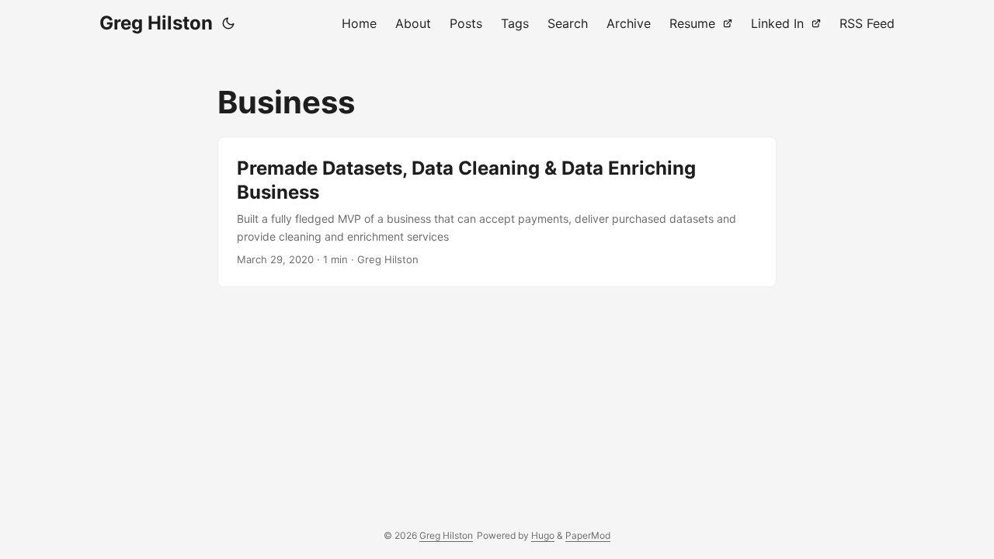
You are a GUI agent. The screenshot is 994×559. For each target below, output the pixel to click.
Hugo (542, 535)
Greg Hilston (156, 23)
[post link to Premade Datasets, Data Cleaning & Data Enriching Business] (497, 211)
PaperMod (587, 535)
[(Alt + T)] (228, 23)
